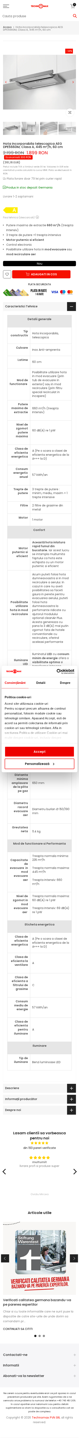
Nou (39, 264)
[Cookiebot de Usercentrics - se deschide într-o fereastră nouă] (56, 671)
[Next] (73, 82)
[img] (39, 1143)
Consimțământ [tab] (15, 682)
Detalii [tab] (40, 682)
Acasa (7, 27)
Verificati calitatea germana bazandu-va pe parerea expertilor (37, 1302)
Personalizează (37, 763)
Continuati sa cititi (18, 1329)
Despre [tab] (65, 682)
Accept (40, 752)
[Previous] (6, 82)
